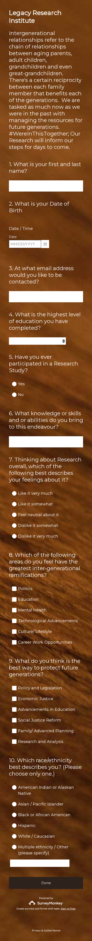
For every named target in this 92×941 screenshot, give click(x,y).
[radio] (11, 384)
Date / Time (21, 228)
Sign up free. (68, 908)
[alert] (46, 252)
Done (46, 883)
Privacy (36, 930)
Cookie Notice (52, 930)
